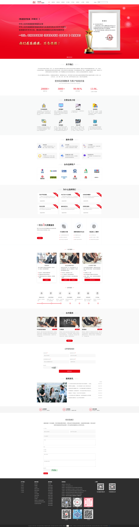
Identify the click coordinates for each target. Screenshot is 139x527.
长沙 (100, 525)
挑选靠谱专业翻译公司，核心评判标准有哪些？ (77, 397)
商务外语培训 (36, 490)
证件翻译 (36, 498)
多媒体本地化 (36, 495)
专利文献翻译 (50, 498)
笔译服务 (36, 485)
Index (109, 525)
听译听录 (36, 492)
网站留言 (73, 279)
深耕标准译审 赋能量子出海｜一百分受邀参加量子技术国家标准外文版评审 (81, 388)
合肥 (98, 525)
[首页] (38, 2)
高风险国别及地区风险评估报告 (39, 501)
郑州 (96, 525)
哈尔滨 (94, 525)
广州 (103, 525)
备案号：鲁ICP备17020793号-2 (53, 525)
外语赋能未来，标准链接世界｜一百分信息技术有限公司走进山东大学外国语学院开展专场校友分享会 (86, 390)
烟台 (81, 525)
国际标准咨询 (36, 488)
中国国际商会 (74, 495)
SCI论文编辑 (36, 493)
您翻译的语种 (72, 359)
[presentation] (10, 32)
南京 (83, 525)
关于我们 (23, 481)
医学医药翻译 (50, 487)
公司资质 (22, 490)
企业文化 (22, 488)
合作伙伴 (22, 487)
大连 (92, 525)
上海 (77, 525)
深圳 (105, 525)
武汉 (101, 525)
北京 (76, 525)
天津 (86, 525)
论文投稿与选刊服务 (37, 503)
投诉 (45, 451)
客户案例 (67, 2)
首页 (49, 2)
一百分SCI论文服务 (68, 495)
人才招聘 (82, 2)
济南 (74, 525)
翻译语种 (63, 2)
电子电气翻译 (50, 501)
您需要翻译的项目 (46, 359)
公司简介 (22, 485)
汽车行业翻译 (50, 500)
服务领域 (50, 481)
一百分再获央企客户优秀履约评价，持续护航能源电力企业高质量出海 (80, 395)
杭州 (84, 525)
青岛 (79, 525)
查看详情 (54, 329)
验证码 (44, 365)
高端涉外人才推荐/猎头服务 (39, 500)
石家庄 (88, 525)
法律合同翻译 (50, 492)
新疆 (107, 525)
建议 (45, 449)
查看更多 (100, 381)
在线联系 (46, 279)
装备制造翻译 (50, 503)
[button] (67, 57)
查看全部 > (69, 340)
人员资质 (22, 492)
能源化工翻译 (50, 495)
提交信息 (69, 371)
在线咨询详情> (42, 212)
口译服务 (36, 487)
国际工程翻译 (50, 488)
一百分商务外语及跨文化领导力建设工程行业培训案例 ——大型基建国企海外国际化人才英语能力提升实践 (87, 383)
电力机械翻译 (50, 493)
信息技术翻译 (50, 485)
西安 (90, 525)
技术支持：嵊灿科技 (62, 525)
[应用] (106, 2)
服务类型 (36, 481)
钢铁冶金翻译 (50, 505)
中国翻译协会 (79, 495)
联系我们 (87, 2)
